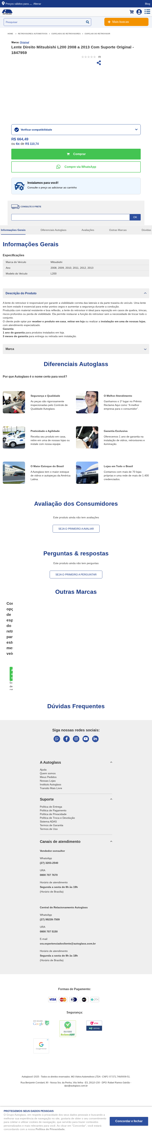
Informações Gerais (13, 229)
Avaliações (88, 229)
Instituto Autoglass (50, 784)
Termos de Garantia (51, 825)
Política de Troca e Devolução (57, 817)
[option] (8, 674)
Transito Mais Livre (51, 788)
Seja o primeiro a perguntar (76, 574)
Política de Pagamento (53, 810)
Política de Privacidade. (50, 1129)
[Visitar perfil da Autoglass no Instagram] (76, 739)
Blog (147, 3)
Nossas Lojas (48, 780)
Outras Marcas (118, 229)
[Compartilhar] (98, 63)
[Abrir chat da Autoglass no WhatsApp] (57, 739)
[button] (76, 293)
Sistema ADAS (48, 821)
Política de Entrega (51, 806)
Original (24, 42)
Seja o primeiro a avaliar (76, 528)
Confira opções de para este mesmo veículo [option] (9, 628)
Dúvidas (146, 229)
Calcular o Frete (76, 217)
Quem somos (48, 773)
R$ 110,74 (32, 143)
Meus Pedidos (48, 777)
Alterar (37, 3)
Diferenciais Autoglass (53, 229)
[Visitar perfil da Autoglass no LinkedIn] (95, 739)
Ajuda (43, 769)
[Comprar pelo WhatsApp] (76, 166)
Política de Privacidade (53, 814)
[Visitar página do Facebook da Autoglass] (66, 739)
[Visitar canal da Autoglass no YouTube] (85, 739)
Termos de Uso (49, 828)
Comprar (76, 154)
